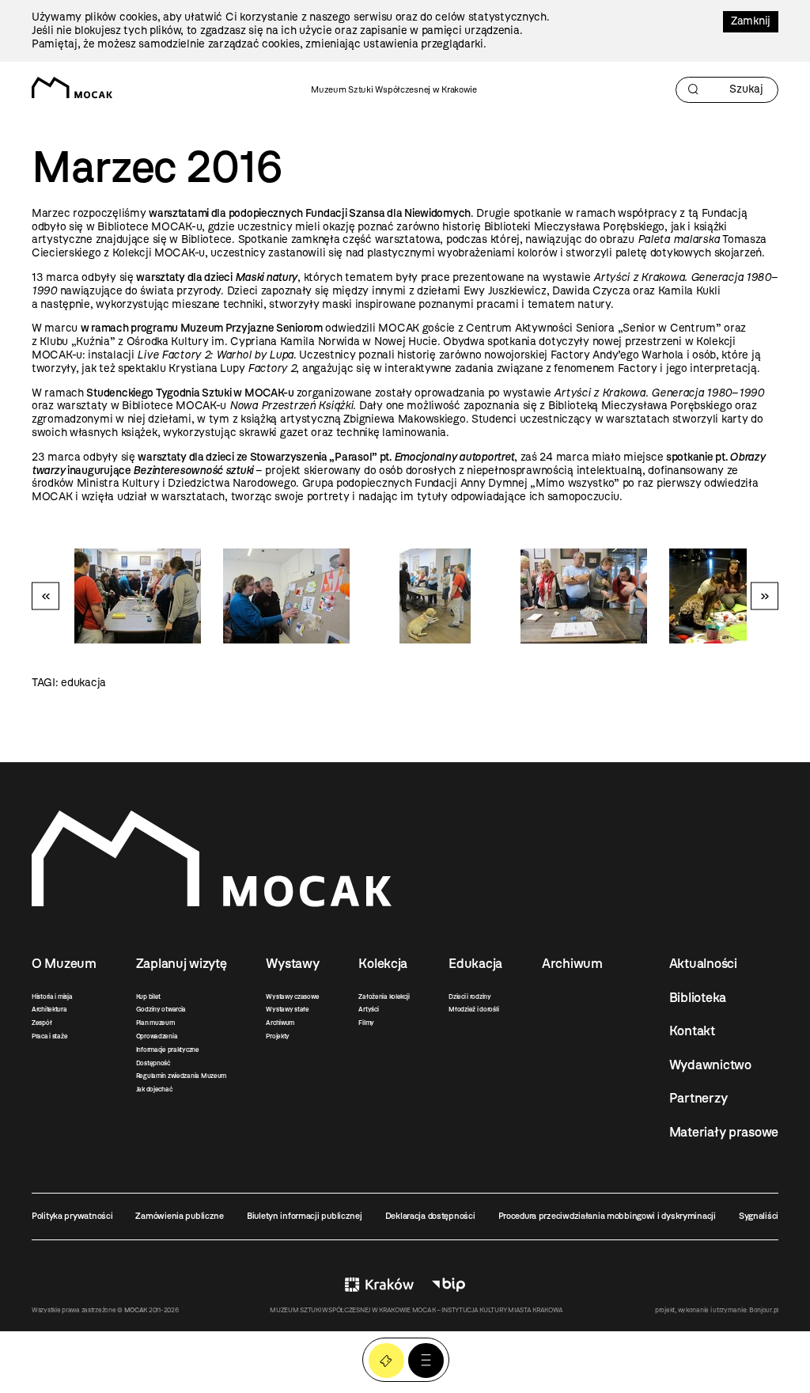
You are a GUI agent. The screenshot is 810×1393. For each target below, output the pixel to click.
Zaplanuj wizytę (181, 963)
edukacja (83, 682)
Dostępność (153, 1063)
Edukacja (475, 963)
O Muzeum (64, 963)
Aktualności (703, 963)
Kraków (379, 1284)
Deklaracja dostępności (430, 1215)
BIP (448, 1284)
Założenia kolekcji (383, 996)
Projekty (278, 1036)
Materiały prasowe (723, 1132)
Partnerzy (698, 1098)
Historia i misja (52, 996)
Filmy (366, 1023)
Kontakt (692, 1030)
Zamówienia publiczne (179, 1215)
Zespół (41, 1023)
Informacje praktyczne (167, 1049)
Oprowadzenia (157, 1036)
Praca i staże (49, 1036)
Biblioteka (697, 997)
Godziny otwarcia (161, 1009)
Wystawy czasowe (292, 996)
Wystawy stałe (287, 1009)
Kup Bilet (386, 1361)
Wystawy (292, 963)
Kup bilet (148, 996)
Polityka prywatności (72, 1215)
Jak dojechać (154, 1089)
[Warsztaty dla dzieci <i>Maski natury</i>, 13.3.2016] (732, 596)
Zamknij (750, 21)
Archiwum (280, 1023)
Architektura (49, 1009)
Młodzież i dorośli (473, 1009)
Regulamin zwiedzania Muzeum (181, 1076)
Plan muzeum (155, 1023)
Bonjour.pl (763, 1310)
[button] (426, 1361)
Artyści (368, 1009)
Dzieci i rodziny (470, 996)
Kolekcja (382, 963)
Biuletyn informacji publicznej (304, 1215)
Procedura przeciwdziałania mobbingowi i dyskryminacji (607, 1215)
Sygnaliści (758, 1215)
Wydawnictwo (710, 1064)
